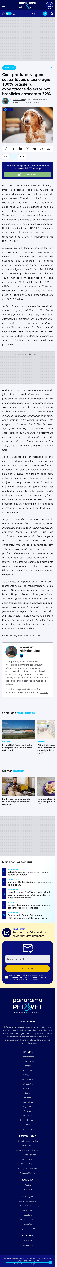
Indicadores (28, 1215)
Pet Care (27, 1111)
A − (13, 156)
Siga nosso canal (29, 174)
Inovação (27, 1097)
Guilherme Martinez (27, 1155)
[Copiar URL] (48, 149)
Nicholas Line (19, 99)
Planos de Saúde (27, 1120)
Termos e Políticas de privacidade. (23, 979)
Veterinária (27, 1129)
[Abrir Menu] (7, 5)
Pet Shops (27, 1115)
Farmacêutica (28, 1084)
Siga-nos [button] (36, 13)
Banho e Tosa (28, 1061)
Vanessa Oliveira (27, 1173)
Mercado (9, 68)
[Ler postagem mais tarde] (51, 67)
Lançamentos (28, 1106)
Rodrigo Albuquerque (27, 1168)
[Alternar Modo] (22, 156)
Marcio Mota (27, 1159)
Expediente (27, 1240)
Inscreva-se (28, 968)
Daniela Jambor (27, 1145)
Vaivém (27, 1185)
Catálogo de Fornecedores (27, 1206)
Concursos (27, 1189)
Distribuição (28, 1075)
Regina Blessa (27, 1164)
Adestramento (27, 1056)
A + (5, 156)
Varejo (27, 1124)
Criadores (27, 1070)
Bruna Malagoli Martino (27, 1141)
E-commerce (27, 1079)
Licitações (27, 1210)
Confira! (44, 692)
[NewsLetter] (49, 5)
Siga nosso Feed (27, 1228)
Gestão (28, 1093)
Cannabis (27, 1066)
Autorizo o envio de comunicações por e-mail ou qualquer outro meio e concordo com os (28, 977)
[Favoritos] (45, 13)
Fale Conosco (28, 1245)
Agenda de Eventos (27, 1201)
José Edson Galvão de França (27, 1150)
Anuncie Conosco (27, 1219)
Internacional (27, 1102)
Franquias (27, 1088)
